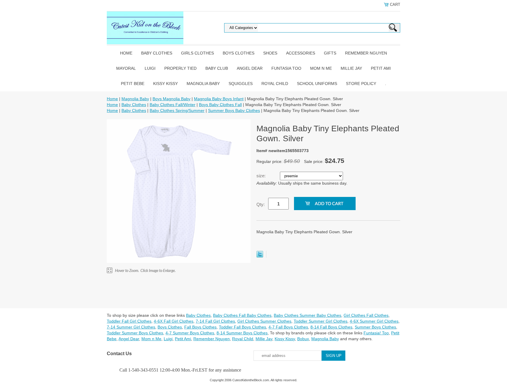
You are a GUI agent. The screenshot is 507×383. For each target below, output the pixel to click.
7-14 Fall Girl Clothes (215, 321)
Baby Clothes (156, 53)
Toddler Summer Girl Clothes (320, 321)
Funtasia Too (286, 68)
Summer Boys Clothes (375, 327)
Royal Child (274, 83)
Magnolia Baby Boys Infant (219, 98)
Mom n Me (321, 68)
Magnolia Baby (203, 83)
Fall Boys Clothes (200, 327)
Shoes (270, 53)
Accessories (300, 53)
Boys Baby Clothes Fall (220, 104)
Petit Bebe (132, 83)
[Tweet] (259, 256)
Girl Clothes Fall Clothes (366, 315)
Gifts (330, 53)
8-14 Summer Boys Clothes (242, 333)
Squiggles (241, 83)
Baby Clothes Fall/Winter (172, 104)
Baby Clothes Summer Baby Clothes (307, 315)
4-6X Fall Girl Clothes (173, 321)
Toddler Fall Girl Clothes (129, 321)
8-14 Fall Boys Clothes (331, 327)
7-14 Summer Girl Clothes (131, 327)
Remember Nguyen (366, 53)
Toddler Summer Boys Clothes (135, 333)
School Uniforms (317, 83)
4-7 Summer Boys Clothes (189, 333)
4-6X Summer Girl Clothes (374, 321)
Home (126, 53)
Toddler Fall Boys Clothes (242, 327)
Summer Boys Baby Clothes (234, 110)
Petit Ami (381, 68)
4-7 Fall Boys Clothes (288, 327)
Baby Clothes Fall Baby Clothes (242, 315)
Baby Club (216, 68)
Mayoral (126, 68)
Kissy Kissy (165, 83)
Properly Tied (180, 68)
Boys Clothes (238, 53)
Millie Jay (351, 68)
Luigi (150, 68)
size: (261, 175)
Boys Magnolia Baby (171, 98)
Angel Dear (250, 68)
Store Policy (361, 83)
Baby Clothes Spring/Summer (177, 110)
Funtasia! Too (376, 333)
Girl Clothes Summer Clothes (264, 321)
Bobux (303, 338)
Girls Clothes (197, 53)
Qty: (260, 204)
